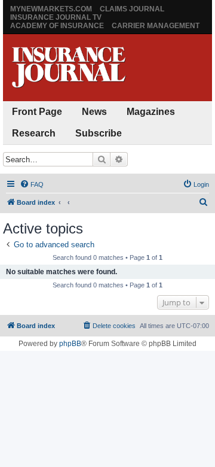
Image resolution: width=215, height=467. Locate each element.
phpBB (70, 343)
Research (34, 133)
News (94, 112)
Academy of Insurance (57, 26)
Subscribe (98, 133)
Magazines (151, 112)
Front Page (37, 112)
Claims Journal (132, 9)
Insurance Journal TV (56, 17)
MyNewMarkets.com (51, 9)
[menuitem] (32, 184)
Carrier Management (155, 26)
